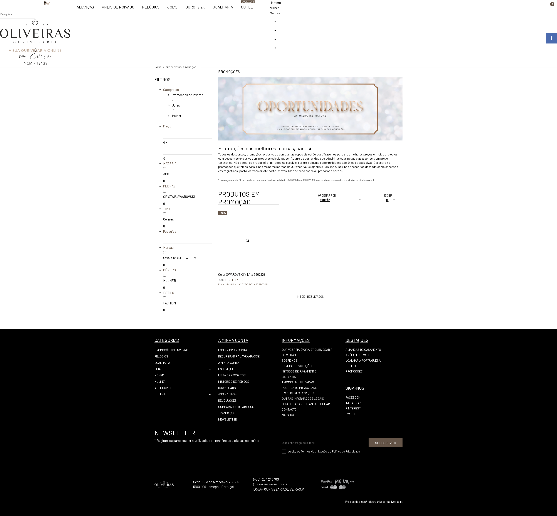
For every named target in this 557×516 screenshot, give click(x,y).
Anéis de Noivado (358, 355)
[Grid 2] (302, 196)
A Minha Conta (228, 362)
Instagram (353, 403)
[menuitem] (85, 8)
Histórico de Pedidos (233, 381)
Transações (227, 413)
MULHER (169, 280)
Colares (168, 219)
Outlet (159, 394)
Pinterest (353, 408)
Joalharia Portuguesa (363, 360)
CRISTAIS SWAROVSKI (179, 197)
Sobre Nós (289, 360)
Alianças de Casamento (363, 349)
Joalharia (162, 362)
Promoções (354, 371)
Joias (176, 105)
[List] (298, 202)
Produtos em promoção (181, 67)
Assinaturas (228, 394)
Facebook (353, 397)
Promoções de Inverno (187, 95)
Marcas (275, 13)
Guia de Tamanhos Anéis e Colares (308, 404)
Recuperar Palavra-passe (239, 356)
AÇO (166, 174)
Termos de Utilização (298, 382)
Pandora (271, 180)
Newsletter (227, 419)
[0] (41, 10)
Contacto (289, 409)
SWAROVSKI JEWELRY (180, 258)
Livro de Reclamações (298, 393)
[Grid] (298, 196)
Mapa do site (291, 415)
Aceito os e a (324, 451)
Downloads (227, 388)
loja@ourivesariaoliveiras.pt (385, 501)
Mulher (274, 8)
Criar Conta (238, 350)
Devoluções (227, 400)
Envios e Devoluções (297, 366)
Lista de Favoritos (232, 375)
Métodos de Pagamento (299, 371)
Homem (275, 3)
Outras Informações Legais (303, 398)
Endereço (225, 369)
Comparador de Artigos (236, 407)
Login (222, 350)
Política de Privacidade (299, 387)
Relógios (161, 356)
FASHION (169, 303)
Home (157, 67)
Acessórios (163, 388)
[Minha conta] (37, 10)
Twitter (351, 414)
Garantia (289, 377)
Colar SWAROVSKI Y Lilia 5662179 (241, 274)
